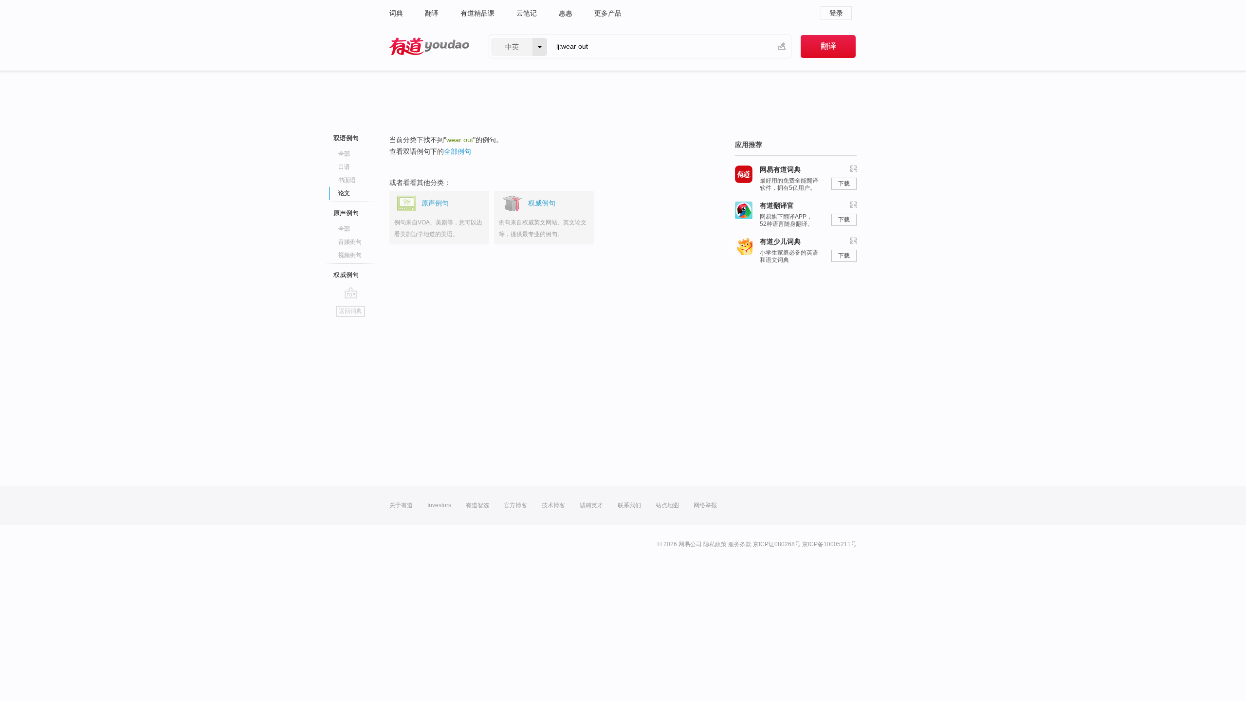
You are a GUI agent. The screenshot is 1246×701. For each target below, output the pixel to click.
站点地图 (667, 505)
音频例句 (350, 242)
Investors (439, 505)
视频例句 (350, 255)
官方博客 (515, 505)
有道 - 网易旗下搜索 (429, 46)
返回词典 (350, 311)
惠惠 (565, 13)
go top (351, 292)
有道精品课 (477, 13)
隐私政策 (715, 544)
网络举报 (705, 505)
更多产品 (608, 13)
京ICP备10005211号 (829, 544)
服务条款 (739, 544)
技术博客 (553, 505)
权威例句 (346, 274)
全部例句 (457, 151)
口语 (344, 167)
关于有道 (401, 505)
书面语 (347, 180)
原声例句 (346, 213)
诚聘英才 (591, 505)
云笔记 (526, 13)
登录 (836, 13)
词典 (396, 13)
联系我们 (629, 505)
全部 (344, 153)
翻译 (432, 13)
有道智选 (477, 505)
